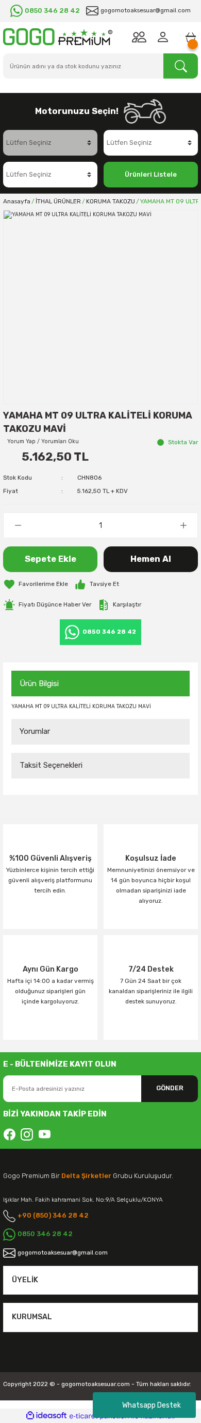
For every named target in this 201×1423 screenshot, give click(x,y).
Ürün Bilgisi (39, 683)
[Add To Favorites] (35, 584)
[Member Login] (165, 37)
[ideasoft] (46, 1415)
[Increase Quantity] (183, 525)
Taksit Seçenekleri (51, 765)
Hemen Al (150, 559)
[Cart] (190, 37)
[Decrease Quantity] (18, 525)
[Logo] (57, 36)
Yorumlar (35, 731)
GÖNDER (169, 1088)
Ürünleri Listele (151, 174)
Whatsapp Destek (151, 1405)
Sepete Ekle (50, 559)
